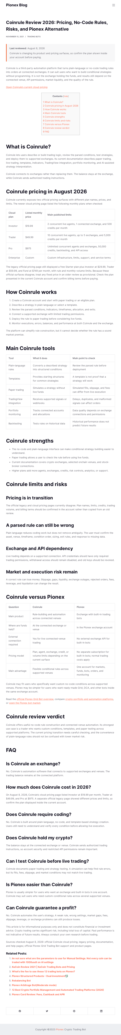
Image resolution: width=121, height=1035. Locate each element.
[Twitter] (47, 1011)
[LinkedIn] (101, 1011)
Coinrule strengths (54, 116)
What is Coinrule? (53, 102)
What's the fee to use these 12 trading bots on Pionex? (43, 971)
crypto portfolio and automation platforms (89, 699)
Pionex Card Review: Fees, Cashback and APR (38, 994)
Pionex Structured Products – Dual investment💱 (40, 976)
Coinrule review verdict (56, 128)
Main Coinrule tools (54, 113)
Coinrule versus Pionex (56, 124)
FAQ (46, 131)
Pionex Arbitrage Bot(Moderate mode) (34, 985)
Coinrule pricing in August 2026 (60, 105)
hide (66, 96)
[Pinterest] (74, 1011)
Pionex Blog (16, 5)
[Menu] (113, 5)
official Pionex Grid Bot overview (35, 699)
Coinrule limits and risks (56, 120)
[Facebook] (19, 1011)
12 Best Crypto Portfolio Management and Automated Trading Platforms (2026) (58, 989)
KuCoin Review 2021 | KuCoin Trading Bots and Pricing (43, 966)
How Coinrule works (54, 109)
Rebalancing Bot (21, 980)
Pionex (60, 1029)
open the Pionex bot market (24, 702)
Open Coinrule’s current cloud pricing (27, 87)
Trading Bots (34, 36)
